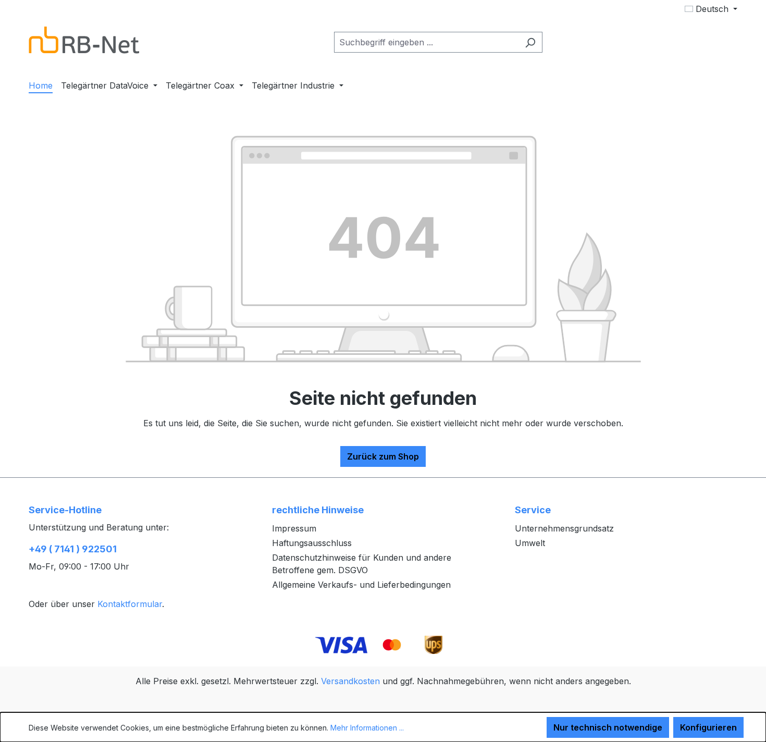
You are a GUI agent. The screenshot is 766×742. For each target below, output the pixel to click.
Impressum (294, 528)
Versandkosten (350, 681)
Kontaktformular (129, 604)
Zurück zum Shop (383, 456)
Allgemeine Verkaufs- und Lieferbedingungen (361, 584)
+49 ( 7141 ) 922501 (73, 548)
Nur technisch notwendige (607, 727)
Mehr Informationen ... (367, 727)
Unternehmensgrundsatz (564, 528)
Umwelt (530, 543)
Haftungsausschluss (312, 543)
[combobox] (426, 42)
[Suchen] (530, 42)
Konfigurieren (708, 727)
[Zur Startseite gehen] (84, 40)
